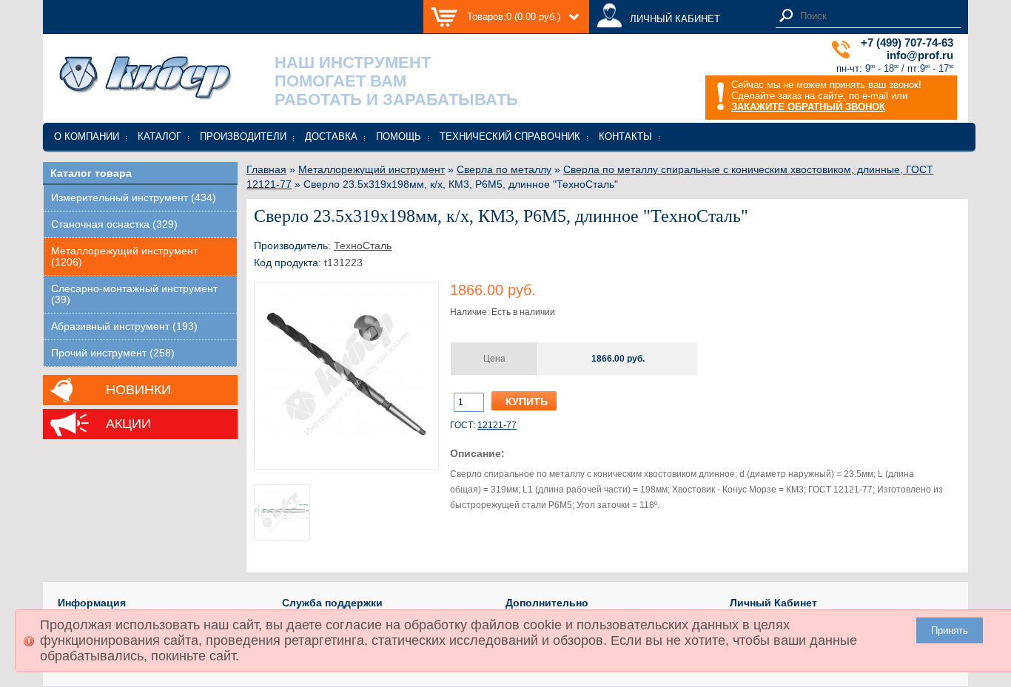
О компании (86, 136)
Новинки (138, 389)
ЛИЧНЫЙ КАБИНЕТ (675, 18)
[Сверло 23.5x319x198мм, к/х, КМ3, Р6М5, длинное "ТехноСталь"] (346, 456)
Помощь (398, 136)
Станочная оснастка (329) (114, 224)
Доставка (331, 136)
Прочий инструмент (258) (113, 353)
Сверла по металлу (504, 169)
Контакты (625, 136)
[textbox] (876, 15)
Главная (266, 169)
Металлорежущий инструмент (371, 169)
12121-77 (497, 425)
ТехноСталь (363, 245)
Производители (243, 136)
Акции (128, 423)
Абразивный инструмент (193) (124, 326)
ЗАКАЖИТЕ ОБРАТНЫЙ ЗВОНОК (808, 106)
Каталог (159, 136)
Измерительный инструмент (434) (133, 197)
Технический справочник (510, 136)
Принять (949, 630)
